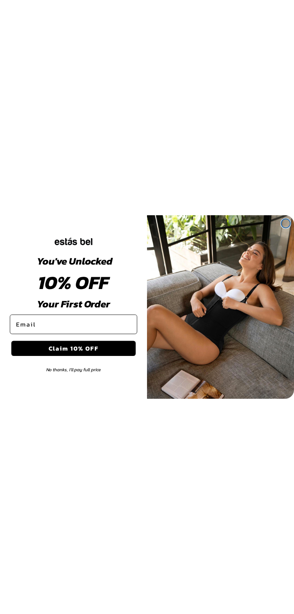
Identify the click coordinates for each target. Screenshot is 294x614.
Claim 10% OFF (74, 348)
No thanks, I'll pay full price (73, 369)
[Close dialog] (286, 223)
